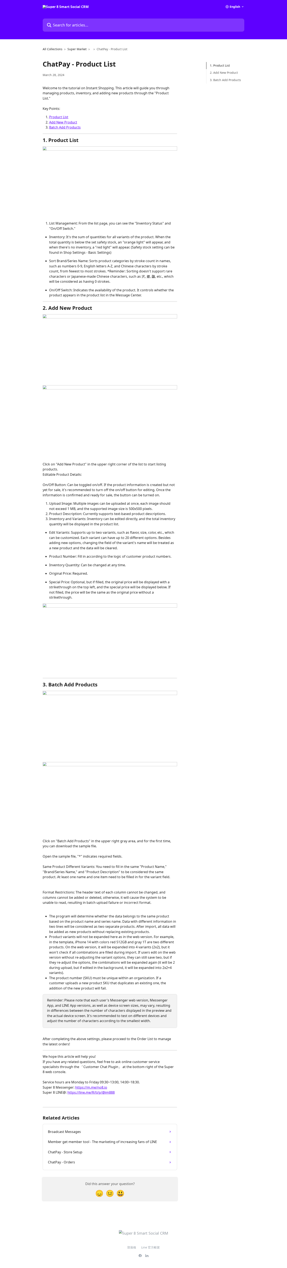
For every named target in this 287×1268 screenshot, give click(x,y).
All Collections (52, 49)
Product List (58, 117)
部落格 (131, 1247)
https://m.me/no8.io (91, 1087)
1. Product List (220, 65)
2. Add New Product (224, 73)
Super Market (77, 49)
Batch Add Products (65, 127)
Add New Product (63, 122)
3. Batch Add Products (225, 80)
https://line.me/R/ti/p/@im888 (91, 1092)
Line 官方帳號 (150, 1247)
